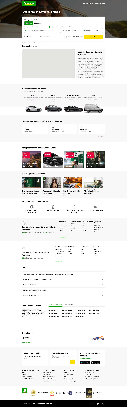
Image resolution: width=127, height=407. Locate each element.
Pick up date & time (65, 27)
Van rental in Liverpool (81, 316)
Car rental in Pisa (53, 310)
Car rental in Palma (94, 310)
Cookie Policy (49, 403)
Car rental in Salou (80, 310)
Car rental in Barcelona (67, 310)
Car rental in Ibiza (53, 313)
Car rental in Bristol (67, 316)
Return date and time (88, 27)
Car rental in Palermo (67, 313)
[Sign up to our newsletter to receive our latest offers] (72, 362)
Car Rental (24, 42)
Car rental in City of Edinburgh (54, 316)
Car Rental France (33, 42)
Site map (34, 403)
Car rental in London (81, 313)
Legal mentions (41, 403)
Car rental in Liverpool (94, 313)
